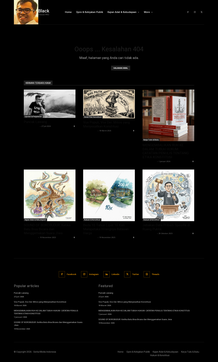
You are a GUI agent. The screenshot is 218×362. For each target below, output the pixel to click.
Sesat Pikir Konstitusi (93, 117)
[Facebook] (188, 12)
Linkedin (115, 274)
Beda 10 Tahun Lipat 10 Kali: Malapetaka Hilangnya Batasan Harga (106, 229)
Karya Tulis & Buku (151, 140)
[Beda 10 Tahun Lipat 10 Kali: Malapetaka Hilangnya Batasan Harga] (109, 195)
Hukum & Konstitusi (92, 220)
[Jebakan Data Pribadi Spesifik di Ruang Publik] (168, 195)
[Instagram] (194, 12)
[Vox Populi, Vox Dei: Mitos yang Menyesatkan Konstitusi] (109, 104)
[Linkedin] (106, 274)
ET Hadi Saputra (31, 126)
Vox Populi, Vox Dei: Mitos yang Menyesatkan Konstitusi (106, 124)
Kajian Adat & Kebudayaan (35, 220)
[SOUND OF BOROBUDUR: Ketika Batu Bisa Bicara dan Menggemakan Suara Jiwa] (49, 195)
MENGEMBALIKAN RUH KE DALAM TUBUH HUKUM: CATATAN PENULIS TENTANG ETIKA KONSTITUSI (166, 151)
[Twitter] (201, 12)
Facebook (71, 274)
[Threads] (147, 274)
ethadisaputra (90, 130)
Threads (155, 274)
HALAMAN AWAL (120, 68)
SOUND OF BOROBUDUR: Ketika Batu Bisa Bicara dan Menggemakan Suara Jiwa (47, 229)
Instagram (94, 274)
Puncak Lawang (35, 122)
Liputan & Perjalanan (33, 116)
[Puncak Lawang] (49, 104)
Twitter (135, 274)
